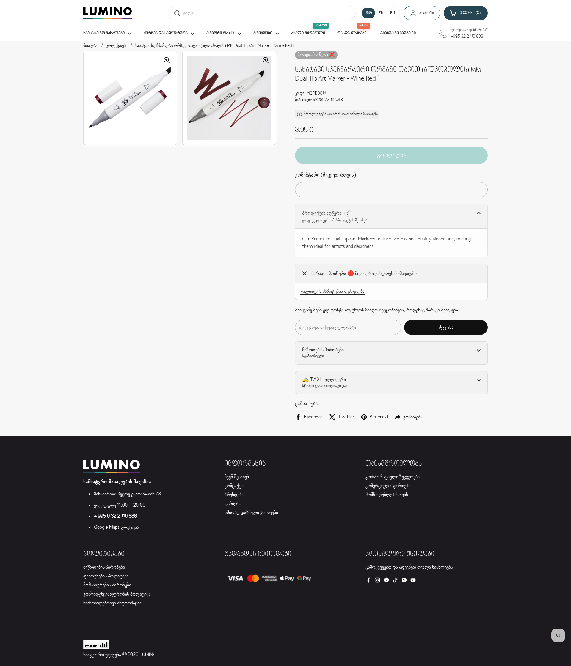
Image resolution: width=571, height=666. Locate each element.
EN (381, 13)
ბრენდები (234, 494)
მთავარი (90, 45)
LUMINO (148, 655)
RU (392, 13)
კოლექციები (116, 45)
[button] (466, 13)
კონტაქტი (234, 486)
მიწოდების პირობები (104, 567)
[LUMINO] (107, 13)
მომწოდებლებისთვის (386, 494)
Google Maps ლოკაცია (116, 527)
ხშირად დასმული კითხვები (251, 512)
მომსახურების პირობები (107, 585)
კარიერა (233, 503)
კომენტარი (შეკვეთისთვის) (325, 175)
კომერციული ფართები (387, 486)
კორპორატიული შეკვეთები (392, 477)
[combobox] (262, 13)
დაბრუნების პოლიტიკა (105, 576)
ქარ (368, 13)
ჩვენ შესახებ (237, 477)
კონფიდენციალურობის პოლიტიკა (117, 594)
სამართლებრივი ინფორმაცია (112, 603)
